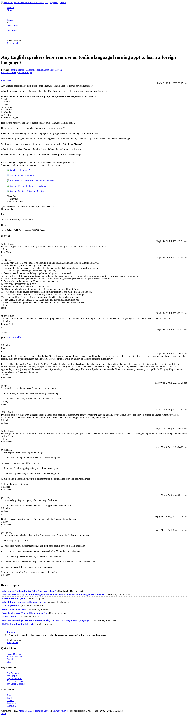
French (21, 70)
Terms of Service (43, 711)
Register (54, 2)
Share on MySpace (37, 191)
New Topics (12, 25)
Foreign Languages (45, 70)
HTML (4, 225)
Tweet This (28, 175)
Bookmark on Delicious (43, 180)
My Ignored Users (15, 681)
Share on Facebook (36, 186)
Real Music (6, 80)
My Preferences (14, 678)
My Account (13, 673)
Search (63, 2)
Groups (10, 10)
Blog (9, 698)
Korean (58, 70)
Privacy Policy (59, 711)
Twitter (10, 700)
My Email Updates (16, 684)
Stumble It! (24, 170)
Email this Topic (8, 72)
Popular (10, 20)
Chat (9, 662)
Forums (10, 7)
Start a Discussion (15, 656)
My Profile (12, 676)
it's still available (13, 337)
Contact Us (12, 706)
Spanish (13, 70)
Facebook (11, 703)
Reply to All (12, 43)
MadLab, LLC (25, 711)
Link (3, 214)
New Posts (12, 30)
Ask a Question (14, 654)
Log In (44, 2)
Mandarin (30, 70)
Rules (9, 695)
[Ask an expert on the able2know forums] (21, 2)
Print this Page (25, 72)
